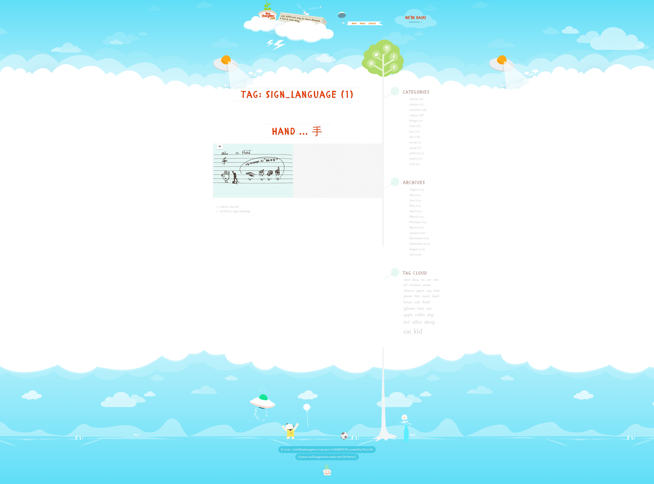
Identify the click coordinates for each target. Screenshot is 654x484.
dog (430, 314)
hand (435, 296)
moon (426, 296)
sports (413, 158)
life (237, 207)
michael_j (226, 211)
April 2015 (415, 211)
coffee (420, 314)
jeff (405, 285)
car (429, 308)
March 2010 (416, 227)
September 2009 (419, 243)
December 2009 (419, 238)
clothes (413, 104)
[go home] (327, 469)
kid (418, 331)
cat (407, 331)
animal (413, 99)
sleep (429, 322)
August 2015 (416, 189)
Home (354, 24)
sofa (417, 302)
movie (413, 142)
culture (224, 207)
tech (412, 164)
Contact (372, 24)
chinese (409, 291)
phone (408, 296)
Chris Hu (367, 449)
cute (429, 279)
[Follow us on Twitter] (376, 54)
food (412, 126)
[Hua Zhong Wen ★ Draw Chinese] (288, 26)
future (408, 302)
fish (417, 296)
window (415, 285)
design (413, 120)
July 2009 (415, 254)
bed (407, 322)
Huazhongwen (307, 449)
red (422, 279)
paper (420, 291)
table (436, 279)
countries (415, 110)
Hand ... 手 (297, 131)
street (427, 285)
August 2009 (417, 249)
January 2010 (417, 233)
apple (408, 314)
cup (428, 291)
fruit (437, 291)
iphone (409, 308)
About (362, 24)
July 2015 (415, 195)
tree (420, 308)
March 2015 (416, 216)
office (417, 322)
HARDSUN (341, 449)
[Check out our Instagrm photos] (387, 48)
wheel (407, 279)
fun (232, 207)
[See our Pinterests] (371, 63)
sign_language (242, 211)
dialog (415, 279)
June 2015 (415, 200)
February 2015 (418, 222)
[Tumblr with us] (394, 67)
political (414, 153)
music (413, 148)
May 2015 (415, 205)
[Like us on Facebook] (394, 57)
